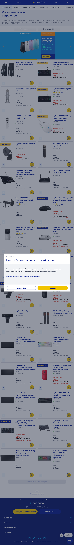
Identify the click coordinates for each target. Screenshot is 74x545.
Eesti (8, 257)
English (13, 257)
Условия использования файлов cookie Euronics (23, 276)
